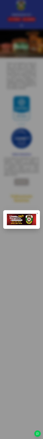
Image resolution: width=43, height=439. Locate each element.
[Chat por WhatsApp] (37, 433)
